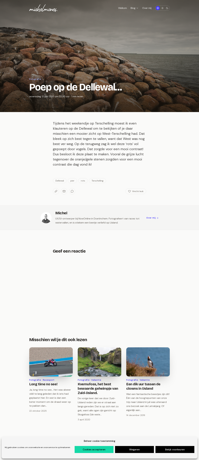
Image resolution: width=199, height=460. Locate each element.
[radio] (158, 8)
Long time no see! (43, 384)
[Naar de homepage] (43, 8)
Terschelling (97, 180)
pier (72, 180)
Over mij (146, 8)
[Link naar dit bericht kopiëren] (56, 191)
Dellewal (60, 180)
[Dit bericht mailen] (64, 191)
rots (83, 180)
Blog (133, 8)
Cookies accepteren (94, 449)
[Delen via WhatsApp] (72, 191)
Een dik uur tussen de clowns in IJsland (143, 386)
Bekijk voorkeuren (175, 449)
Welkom (122, 8)
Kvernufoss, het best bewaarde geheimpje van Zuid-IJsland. (98, 388)
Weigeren (134, 449)
